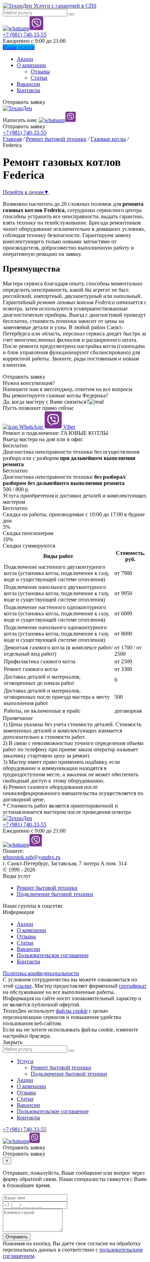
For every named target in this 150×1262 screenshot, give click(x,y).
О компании (31, 65)
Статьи (39, 78)
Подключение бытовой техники (55, 894)
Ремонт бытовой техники (47, 888)
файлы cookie (72, 1011)
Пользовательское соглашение (53, 955)
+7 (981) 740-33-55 (24, 35)
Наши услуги (19, 47)
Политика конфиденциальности (41, 973)
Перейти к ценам (26, 192)
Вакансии (28, 84)
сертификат (133, 986)
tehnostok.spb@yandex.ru (31, 857)
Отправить (17, 1236)
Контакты (28, 90)
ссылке (23, 986)
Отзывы (40, 71)
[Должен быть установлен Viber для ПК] (36, 28)
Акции (25, 59)
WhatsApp (31, 427)
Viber (68, 427)
